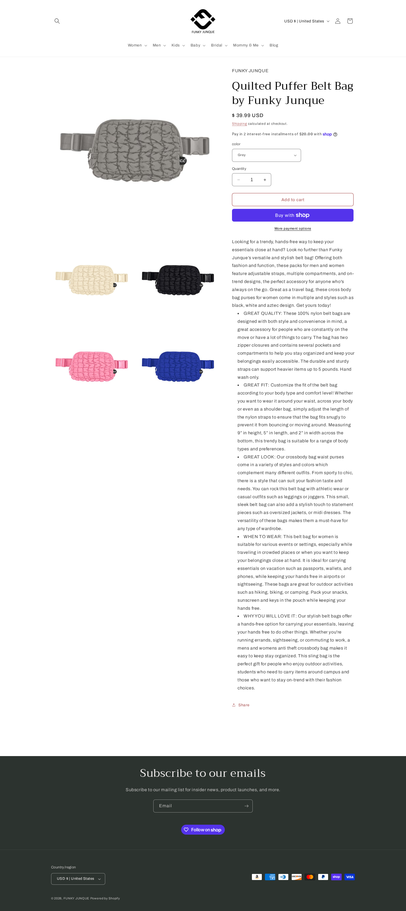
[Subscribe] (246, 806)
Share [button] (244, 705)
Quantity (239, 169)
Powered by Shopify (105, 898)
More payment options (293, 228)
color (236, 144)
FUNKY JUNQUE (76, 898)
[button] (57, 21)
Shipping (239, 124)
